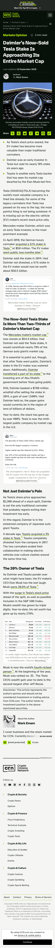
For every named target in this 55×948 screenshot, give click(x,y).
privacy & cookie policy (29, 935)
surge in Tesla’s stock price (32, 593)
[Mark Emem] (9, 721)
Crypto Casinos (15, 874)
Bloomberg (40, 660)
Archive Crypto (18, 22)
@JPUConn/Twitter (26, 309)
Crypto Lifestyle (15, 855)
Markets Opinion (15, 35)
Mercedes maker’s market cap (27, 334)
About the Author (26, 718)
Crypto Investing (16, 830)
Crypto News (14, 800)
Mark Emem (22, 77)
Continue (27, 942)
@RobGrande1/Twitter (26, 481)
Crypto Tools (14, 836)
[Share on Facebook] (31, 133)
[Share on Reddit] (25, 133)
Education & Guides (17, 849)
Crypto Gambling (16, 879)
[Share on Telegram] (37, 133)
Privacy (28, 897)
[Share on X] (12, 133)
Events (11, 860)
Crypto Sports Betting (18, 885)
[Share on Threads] (18, 133)
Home (5, 22)
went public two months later (22, 252)
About (7, 897)
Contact (17, 897)
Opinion (11, 806)
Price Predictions (16, 819)
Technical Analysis (17, 825)
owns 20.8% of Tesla (23, 587)
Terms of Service (43, 897)
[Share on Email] (43, 133)
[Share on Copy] (49, 133)
